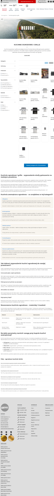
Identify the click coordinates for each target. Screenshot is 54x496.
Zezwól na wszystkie (16, 253)
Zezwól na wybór (23, 253)
